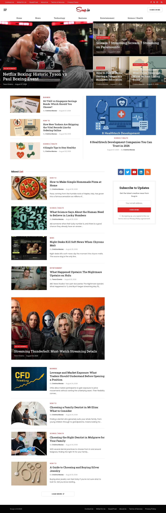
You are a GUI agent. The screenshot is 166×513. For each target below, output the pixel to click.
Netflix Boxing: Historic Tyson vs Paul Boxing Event (35, 76)
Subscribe (155, 10)
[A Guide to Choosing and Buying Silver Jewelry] (29, 473)
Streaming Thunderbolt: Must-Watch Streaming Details (55, 351)
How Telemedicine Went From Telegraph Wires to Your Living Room (147, 74)
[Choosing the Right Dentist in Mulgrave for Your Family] (29, 444)
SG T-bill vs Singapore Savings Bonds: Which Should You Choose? (60, 104)
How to (46, 121)
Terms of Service (57, 2)
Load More (57, 494)
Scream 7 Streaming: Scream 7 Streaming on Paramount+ (127, 45)
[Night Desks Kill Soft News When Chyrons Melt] (29, 248)
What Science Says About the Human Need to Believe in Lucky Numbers (77, 213)
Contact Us (9, 2)
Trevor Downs (8, 84)
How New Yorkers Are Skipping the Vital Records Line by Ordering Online (61, 127)
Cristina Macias (102, 84)
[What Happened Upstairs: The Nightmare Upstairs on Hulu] (29, 278)
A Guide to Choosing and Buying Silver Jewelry (74, 469)
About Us (44, 2)
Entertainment (107, 18)
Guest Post (33, 2)
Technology (59, 18)
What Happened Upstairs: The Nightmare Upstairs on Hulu (76, 273)
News (38, 18)
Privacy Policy (73, 2)
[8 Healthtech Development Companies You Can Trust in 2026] (121, 115)
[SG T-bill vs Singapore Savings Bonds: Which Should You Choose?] (25, 104)
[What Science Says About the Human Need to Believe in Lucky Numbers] (29, 218)
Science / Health (135, 18)
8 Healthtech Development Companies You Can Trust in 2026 (121, 143)
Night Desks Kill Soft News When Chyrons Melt (77, 243)
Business (83, 18)
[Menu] (5, 10)
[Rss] (148, 172)
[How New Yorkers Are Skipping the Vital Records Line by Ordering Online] (25, 127)
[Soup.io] (83, 9)
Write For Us (21, 2)
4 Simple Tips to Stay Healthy (59, 147)
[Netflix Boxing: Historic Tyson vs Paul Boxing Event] (46, 54)
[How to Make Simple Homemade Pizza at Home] (29, 188)
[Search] (161, 2)
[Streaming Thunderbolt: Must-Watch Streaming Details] (58, 328)
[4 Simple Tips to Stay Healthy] (25, 150)
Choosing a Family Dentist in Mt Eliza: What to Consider (74, 409)
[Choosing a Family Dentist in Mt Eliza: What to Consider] (29, 413)
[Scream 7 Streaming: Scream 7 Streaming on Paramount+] (129, 38)
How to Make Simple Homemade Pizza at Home (75, 183)
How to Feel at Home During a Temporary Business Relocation (109, 76)
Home (19, 18)
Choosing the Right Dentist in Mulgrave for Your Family (77, 439)
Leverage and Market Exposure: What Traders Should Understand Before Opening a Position (77, 376)
